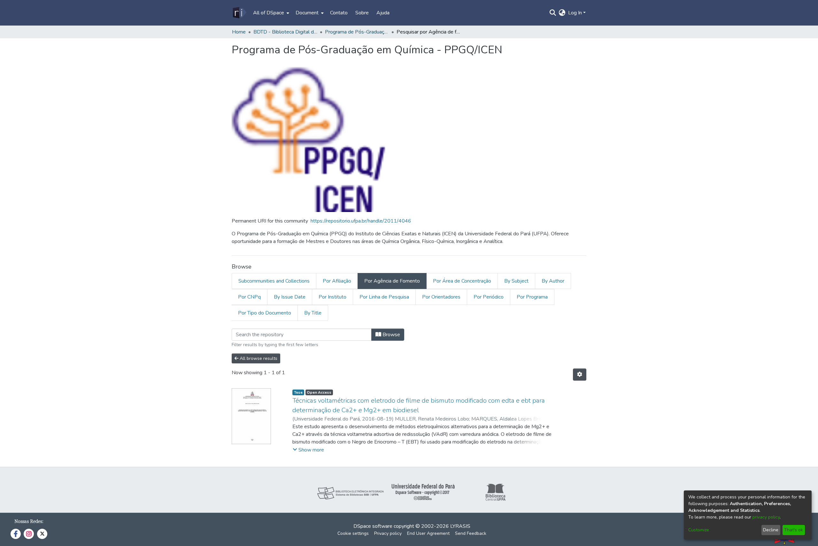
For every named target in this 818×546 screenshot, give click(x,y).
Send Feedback (470, 533)
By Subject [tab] (516, 280)
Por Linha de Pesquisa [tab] (384, 296)
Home (239, 31)
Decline (770, 530)
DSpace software (372, 526)
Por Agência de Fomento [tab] (392, 280)
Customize (698, 530)
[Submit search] (553, 13)
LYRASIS (460, 526)
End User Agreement (428, 533)
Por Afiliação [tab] (337, 280)
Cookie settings (353, 533)
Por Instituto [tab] (332, 296)
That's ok (793, 530)
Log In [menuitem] (575, 12)
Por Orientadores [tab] (441, 296)
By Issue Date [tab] (289, 296)
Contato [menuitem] (339, 12)
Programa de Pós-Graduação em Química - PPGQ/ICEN (357, 31)
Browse (390, 334)
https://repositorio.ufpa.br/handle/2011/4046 (361, 220)
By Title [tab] (312, 312)
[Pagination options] (579, 374)
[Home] (239, 12)
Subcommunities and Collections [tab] (274, 280)
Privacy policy (388, 533)
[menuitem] (270, 13)
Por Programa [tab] (532, 296)
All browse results (257, 358)
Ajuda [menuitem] (383, 12)
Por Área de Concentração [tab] (462, 280)
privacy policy (766, 517)
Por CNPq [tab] (249, 296)
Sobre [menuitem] (362, 12)
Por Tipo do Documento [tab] (264, 312)
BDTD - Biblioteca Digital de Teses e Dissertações (285, 31)
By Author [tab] (553, 280)
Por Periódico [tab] (489, 296)
